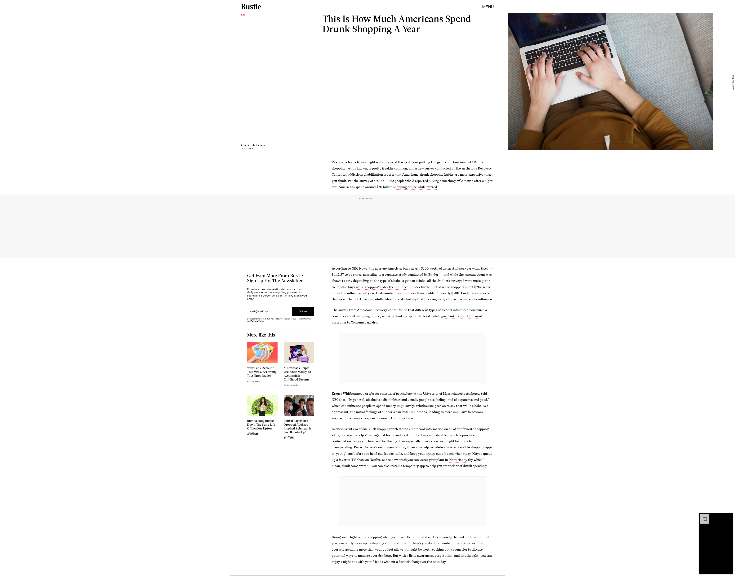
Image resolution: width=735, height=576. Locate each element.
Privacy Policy (257, 321)
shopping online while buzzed (415, 187)
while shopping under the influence (381, 287)
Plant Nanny (458, 459)
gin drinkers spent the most (462, 316)
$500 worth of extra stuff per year (445, 268)
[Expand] (703, 516)
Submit (303, 311)
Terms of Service (303, 319)
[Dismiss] (729, 516)
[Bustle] (251, 6)
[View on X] (412, 358)
